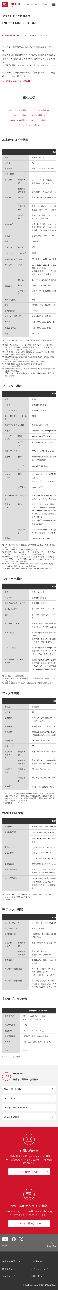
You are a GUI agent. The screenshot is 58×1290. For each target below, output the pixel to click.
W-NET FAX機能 (17, 120)
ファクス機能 (37, 115)
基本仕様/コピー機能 (18, 110)
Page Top (51, 1246)
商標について (8, 1269)
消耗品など (43, 36)
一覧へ (5, 1245)
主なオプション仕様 (27, 125)
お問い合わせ (37, 1276)
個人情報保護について (12, 1261)
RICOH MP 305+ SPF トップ (13, 36)
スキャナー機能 (19, 115)
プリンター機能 (39, 110)
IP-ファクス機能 (37, 120)
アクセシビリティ (39, 1269)
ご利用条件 (36, 1261)
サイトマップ (8, 1276)
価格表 (31, 36)
